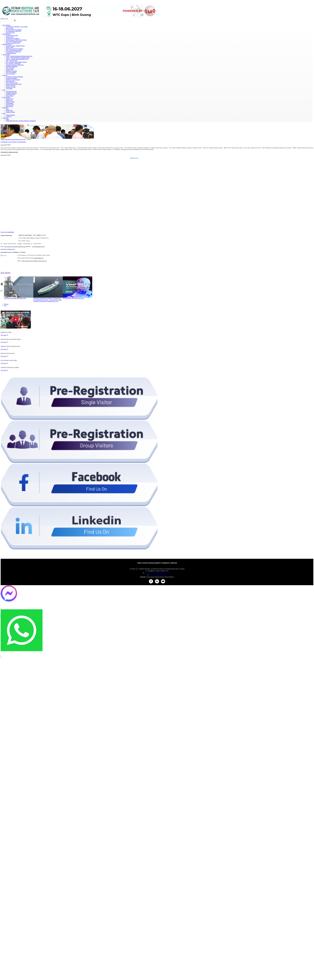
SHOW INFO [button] (6, 54)
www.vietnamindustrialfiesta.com (163, 573)
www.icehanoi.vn (35, 261)
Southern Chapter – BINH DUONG (15, 46)
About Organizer (10, 115)
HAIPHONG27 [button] (7, 34)
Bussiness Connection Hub (13, 79)
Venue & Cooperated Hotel (13, 43)
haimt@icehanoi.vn (38, 258)
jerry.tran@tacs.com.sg (10, 246)
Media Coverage (10, 101)
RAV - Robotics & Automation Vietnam (16, 62)
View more (4, 335)
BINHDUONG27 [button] (7, 44)
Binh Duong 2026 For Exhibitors (14, 48)
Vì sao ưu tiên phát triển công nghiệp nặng (15, 298)
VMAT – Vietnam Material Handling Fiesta (17, 59)
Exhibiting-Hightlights (11, 66)
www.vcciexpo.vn (26, 261)
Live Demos (9, 88)
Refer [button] (4, 113)
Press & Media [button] (6, 97)
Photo (7, 109)
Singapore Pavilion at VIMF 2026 (15, 65)
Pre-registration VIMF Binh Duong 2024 (73, 298)
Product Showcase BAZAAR (13, 84)
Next (5, 305)
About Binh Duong (11, 53)
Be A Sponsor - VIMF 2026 (13, 63)
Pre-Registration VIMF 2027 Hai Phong (16, 40)
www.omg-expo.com (149, 573)
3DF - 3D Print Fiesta (11, 60)
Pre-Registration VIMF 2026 (13, 31)
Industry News (10, 98)
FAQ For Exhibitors (11, 72)
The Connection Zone (11, 82)
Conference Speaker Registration (14, 76)
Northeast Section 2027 (12, 35)
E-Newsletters (9, 103)
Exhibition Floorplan (11, 93)
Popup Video (9, 110)
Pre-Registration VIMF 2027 (13, 51)
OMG (7, 119)
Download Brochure (11, 91)
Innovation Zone (10, 81)
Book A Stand (9, 28)
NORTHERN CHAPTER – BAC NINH (16, 26)
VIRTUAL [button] (6, 118)
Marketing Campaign (11, 71)
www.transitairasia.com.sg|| (38, 246)
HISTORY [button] (5, 107)
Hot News (5, 273)
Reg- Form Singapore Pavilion (14, 41)
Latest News (9, 100)
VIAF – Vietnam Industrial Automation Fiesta (18, 57)
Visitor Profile (9, 69)
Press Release (9, 106)
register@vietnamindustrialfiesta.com (157, 575)
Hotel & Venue (10, 104)
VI (7, 18)
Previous (6, 304)
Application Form (10, 94)
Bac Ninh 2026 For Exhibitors (14, 29)
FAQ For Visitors (10, 73)
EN (3, 18)
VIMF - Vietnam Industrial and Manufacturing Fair (19, 56)
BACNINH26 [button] (6, 25)
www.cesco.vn (42, 261)
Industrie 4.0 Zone (10, 87)
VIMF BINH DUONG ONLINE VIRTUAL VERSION (21, 121)
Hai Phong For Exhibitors (12, 38)
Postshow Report (10, 112)
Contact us (8, 116)
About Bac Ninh (10, 32)
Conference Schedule (11, 78)
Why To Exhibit (10, 68)
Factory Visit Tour (10, 85)
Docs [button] (4, 90)
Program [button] (5, 75)
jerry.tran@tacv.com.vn (21, 246)
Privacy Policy (9, 96)
